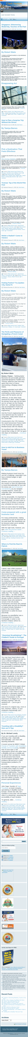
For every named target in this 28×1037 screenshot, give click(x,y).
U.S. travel (15, 327)
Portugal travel (8, 720)
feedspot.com (5, 175)
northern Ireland (8, 628)
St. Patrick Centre (9, 629)
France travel (4, 442)
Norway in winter (12, 228)
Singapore (19, 114)
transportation (5, 439)
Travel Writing (11, 1028)
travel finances (12, 535)
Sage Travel (10, 808)
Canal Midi (16, 441)
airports (9, 111)
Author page (10, 858)
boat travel (10, 441)
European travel (5, 227)
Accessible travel (12, 804)
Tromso (3, 229)
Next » (14, 19)
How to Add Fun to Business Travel (11, 1007)
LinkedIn (11, 860)
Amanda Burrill (8, 807)
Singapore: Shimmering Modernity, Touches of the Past (14, 26)
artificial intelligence (9, 717)
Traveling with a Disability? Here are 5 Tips (12, 727)
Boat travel (19, 437)
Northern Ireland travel (17, 628)
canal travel (21, 441)
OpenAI (21, 718)
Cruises (3, 438)
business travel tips (6, 538)
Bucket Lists (20, 171)
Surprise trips (19, 175)
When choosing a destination (8, 159)
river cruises (23, 438)
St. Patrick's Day (18, 629)
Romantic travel (10, 173)
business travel (20, 534)
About (7, 1028)
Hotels (3, 114)
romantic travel (11, 175)
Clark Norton (14, 3)
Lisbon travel (9, 718)
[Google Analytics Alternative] (3, 0)
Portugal (6, 716)
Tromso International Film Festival (13, 229)
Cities (3, 113)
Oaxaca (9, 276)
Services (4, 1028)
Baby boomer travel (19, 111)
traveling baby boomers (10, 176)
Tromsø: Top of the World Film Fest (11, 1001)
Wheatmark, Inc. (11, 1033)
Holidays (10, 327)
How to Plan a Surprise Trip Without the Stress (13, 121)
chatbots (22, 717)
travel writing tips (15, 720)
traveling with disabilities (7, 809)
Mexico (3, 275)
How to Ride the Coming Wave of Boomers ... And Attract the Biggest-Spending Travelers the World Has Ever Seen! (13, 968)
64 (10, 19)
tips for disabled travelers (19, 808)
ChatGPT (4, 718)
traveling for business (16, 538)
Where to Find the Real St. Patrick (11, 1008)
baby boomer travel (9, 174)
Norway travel (19, 228)
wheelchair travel (17, 809)
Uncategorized (8, 275)
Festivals (13, 113)
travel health (19, 535)
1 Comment (23, 327)
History (10, 626)
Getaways (4, 173)
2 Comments (10, 230)
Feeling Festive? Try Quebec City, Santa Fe (13, 1003)
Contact (16, 1028)
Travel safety (18, 805)
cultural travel (8, 113)
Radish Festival (15, 276)
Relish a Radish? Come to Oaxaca (11, 1002)
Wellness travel (17, 173)
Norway (6, 228)
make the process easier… (13, 529)
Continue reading (17, 223)
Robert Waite (14, 114)
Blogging (19, 714)
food (24, 113)
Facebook (11, 857)
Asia (13, 111)
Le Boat (10, 442)
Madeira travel (16, 718)
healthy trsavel (5, 535)
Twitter (11, 855)
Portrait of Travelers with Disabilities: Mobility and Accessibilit (14, 747)
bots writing (16, 717)
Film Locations (19, 113)
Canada (19, 325)
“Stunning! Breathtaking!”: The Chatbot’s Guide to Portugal (14, 636)
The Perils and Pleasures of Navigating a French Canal (13, 333)
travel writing (12, 716)
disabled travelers (16, 807)
